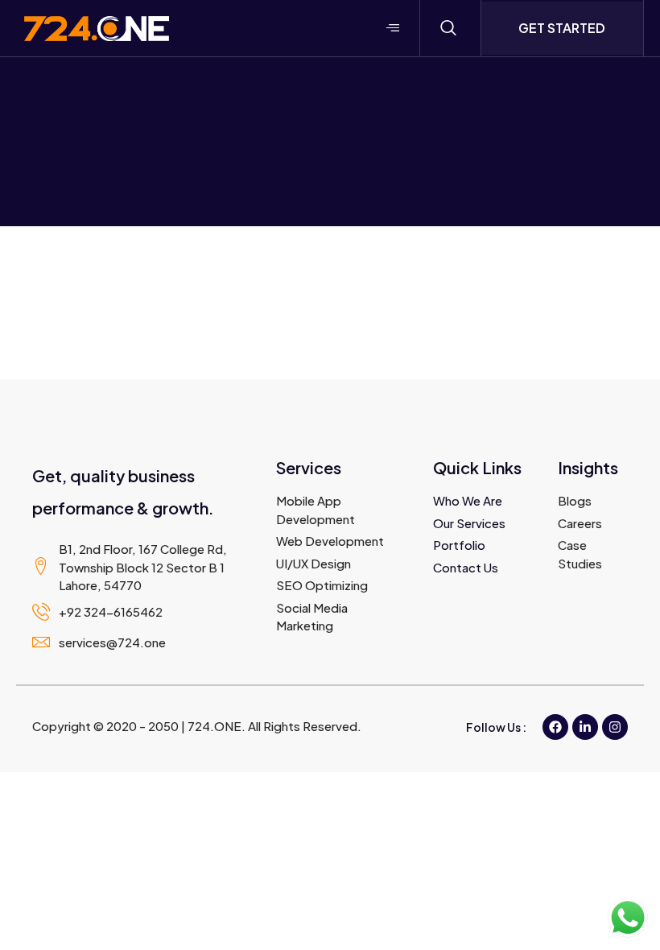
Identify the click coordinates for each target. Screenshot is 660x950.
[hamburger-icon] (393, 28)
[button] (448, 28)
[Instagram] (615, 727)
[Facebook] (555, 727)
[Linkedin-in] (585, 727)
